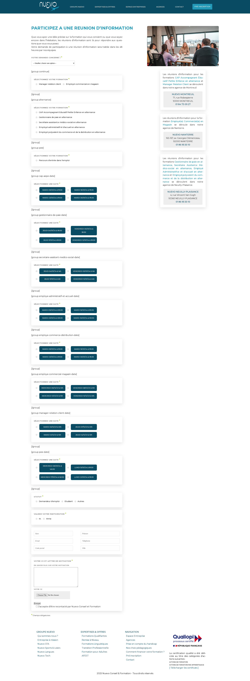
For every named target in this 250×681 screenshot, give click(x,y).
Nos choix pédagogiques (139, 648)
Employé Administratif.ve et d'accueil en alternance (183, 171)
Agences (130, 640)
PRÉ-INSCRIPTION (202, 7)
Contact (130, 660)
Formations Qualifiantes (94, 636)
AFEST (85, 655)
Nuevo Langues (46, 652)
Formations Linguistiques (95, 644)
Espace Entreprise (135, 636)
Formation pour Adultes (94, 652)
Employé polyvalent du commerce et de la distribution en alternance (183, 178)
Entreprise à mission (48, 640)
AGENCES (160, 7)
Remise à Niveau (90, 640)
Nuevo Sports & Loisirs (49, 648)
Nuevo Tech (44, 655)
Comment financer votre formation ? (145, 652)
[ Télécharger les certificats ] (184, 668)
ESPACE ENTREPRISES (136, 7)
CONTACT (179, 7)
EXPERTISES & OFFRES (105, 7)
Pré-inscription (133, 655)
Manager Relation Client (176, 84)
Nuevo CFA (43, 644)
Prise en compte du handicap (141, 644)
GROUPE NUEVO (77, 7)
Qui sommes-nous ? (48, 636)
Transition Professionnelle (95, 648)
